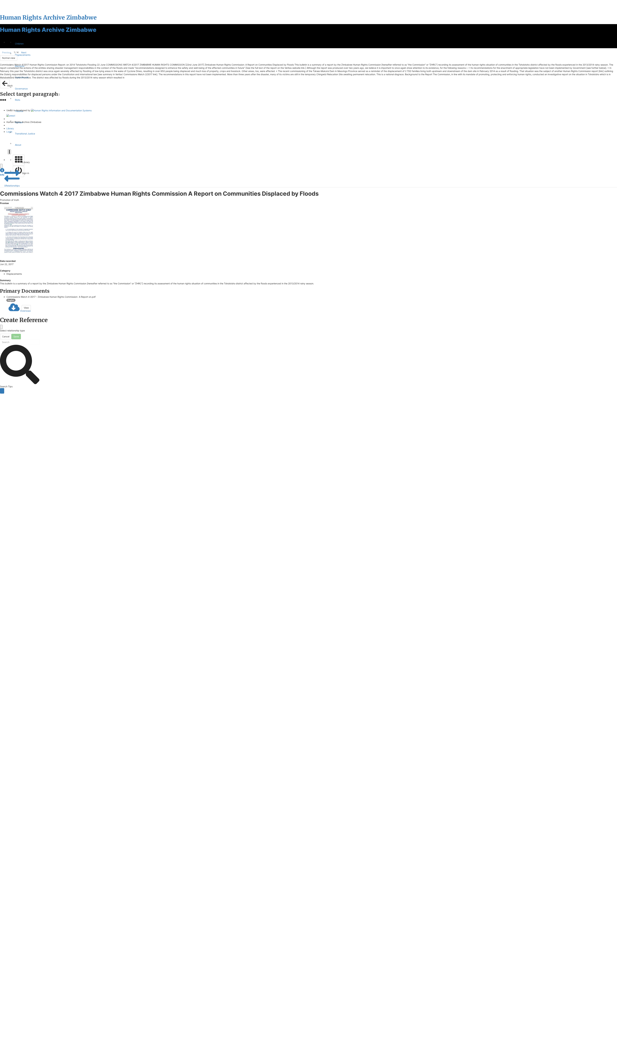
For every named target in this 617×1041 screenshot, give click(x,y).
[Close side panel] (1, 166)
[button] (2, 172)
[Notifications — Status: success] (9, 151)
